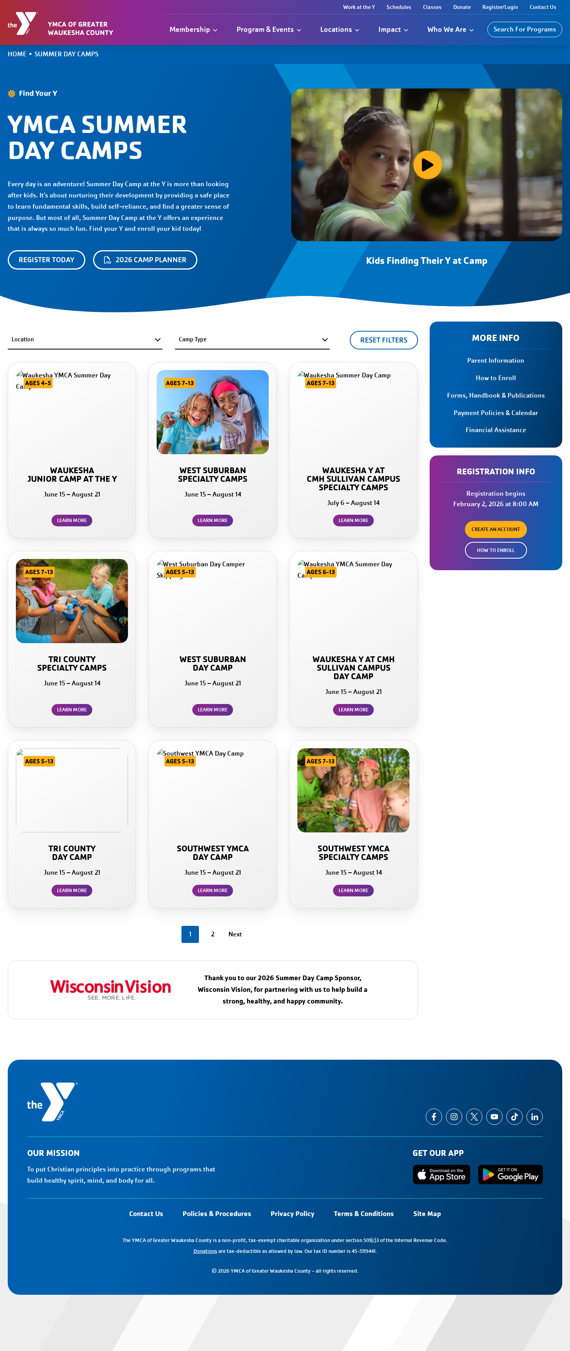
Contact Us (543, 6)
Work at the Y (359, 6)
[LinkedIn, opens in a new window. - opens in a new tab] (535, 1117)
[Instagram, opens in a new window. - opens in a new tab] (454, 1117)
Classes (432, 6)
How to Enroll (496, 378)
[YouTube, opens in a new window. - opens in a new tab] (494, 1117)
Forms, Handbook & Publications (496, 395)
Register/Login (500, 6)
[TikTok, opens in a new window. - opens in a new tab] (514, 1117)
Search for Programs (525, 29)
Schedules (399, 6)
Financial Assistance (496, 430)
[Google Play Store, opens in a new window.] (510, 1174)
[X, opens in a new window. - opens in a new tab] (474, 1117)
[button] (426, 164)
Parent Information (495, 360)
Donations (205, 1251)
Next (235, 934)
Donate (462, 6)
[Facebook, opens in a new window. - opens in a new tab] (434, 1117)
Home (17, 54)
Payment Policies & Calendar (496, 412)
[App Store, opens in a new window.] (441, 1174)
